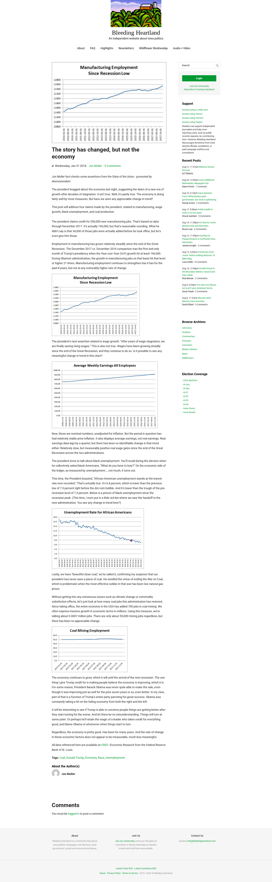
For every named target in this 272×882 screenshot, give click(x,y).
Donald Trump (75, 757)
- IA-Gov (186, 384)
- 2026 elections (189, 380)
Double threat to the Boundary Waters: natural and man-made (198, 271)
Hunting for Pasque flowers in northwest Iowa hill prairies (198, 238)
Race (101, 757)
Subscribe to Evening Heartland (199, 89)
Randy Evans (188, 203)
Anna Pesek (188, 291)
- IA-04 (185, 404)
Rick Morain (188, 278)
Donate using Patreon (192, 118)
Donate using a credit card (195, 109)
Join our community (124, 841)
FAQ (92, 48)
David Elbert (188, 304)
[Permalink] (53, 166)
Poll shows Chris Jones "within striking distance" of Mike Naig (198, 255)
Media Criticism (189, 349)
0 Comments (113, 165)
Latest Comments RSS (145, 868)
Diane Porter (188, 186)
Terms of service (130, 873)
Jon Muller (95, 165)
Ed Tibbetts (187, 173)
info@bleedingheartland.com (201, 841)
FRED (104, 745)
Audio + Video (181, 48)
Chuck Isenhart (189, 216)
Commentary (188, 336)
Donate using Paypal (192, 122)
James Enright (189, 245)
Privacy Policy (114, 873)
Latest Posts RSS (124, 868)
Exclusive (186, 341)
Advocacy (187, 328)
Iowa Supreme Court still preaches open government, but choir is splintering (199, 196)
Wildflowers (187, 358)
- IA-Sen (186, 388)
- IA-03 (185, 400)
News (185, 353)
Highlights (107, 48)
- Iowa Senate (188, 412)
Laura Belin (187, 262)
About (81, 48)
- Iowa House (188, 408)
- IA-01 (185, 392)
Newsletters (126, 48)
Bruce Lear (187, 229)
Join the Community (199, 86)
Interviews (187, 345)
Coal (62, 757)
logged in (73, 813)
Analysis (186, 332)
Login (199, 78)
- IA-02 (185, 396)
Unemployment (115, 757)
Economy (91, 757)
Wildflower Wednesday (153, 48)
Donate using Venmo (192, 114)
